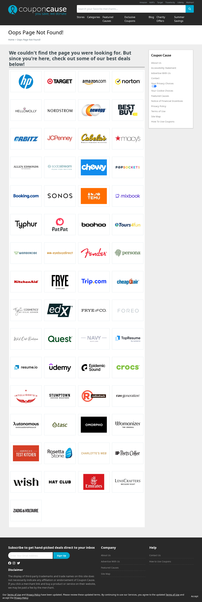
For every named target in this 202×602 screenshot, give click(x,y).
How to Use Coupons (160, 561)
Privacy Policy (158, 106)
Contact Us (155, 555)
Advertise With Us (161, 73)
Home (11, 39)
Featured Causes (160, 95)
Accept (194, 596)
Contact (155, 78)
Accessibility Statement (163, 67)
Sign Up (61, 555)
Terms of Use (158, 111)
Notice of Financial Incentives (167, 100)
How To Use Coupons (162, 121)
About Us (156, 62)
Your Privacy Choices (162, 83)
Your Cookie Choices (162, 90)
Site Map (156, 116)
